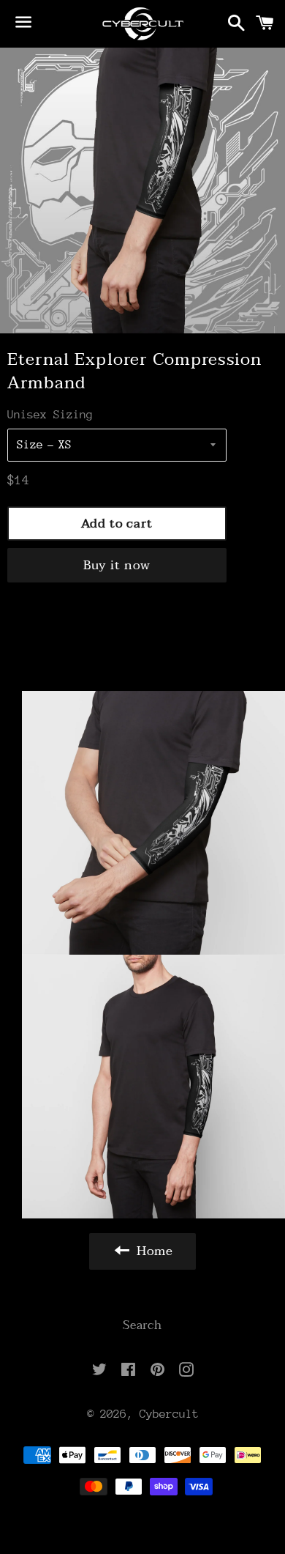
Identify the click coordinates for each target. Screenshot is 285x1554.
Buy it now (117, 565)
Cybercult (169, 1414)
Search (142, 1325)
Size (30, 444)
